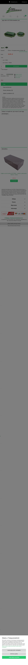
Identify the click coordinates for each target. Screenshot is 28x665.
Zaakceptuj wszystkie (14, 657)
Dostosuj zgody (14, 653)
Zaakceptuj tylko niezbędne (14, 650)
